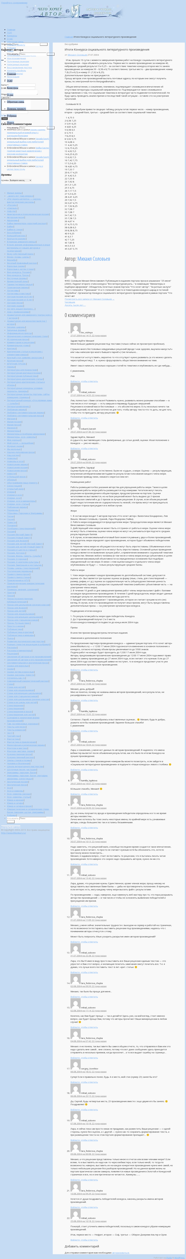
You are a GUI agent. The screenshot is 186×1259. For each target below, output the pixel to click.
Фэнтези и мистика (17, 748)
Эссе (9, 787)
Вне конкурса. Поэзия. (18, 272)
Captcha (6, 97)
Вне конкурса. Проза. (18, 275)
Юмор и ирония (15, 799)
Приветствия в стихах (18, 577)
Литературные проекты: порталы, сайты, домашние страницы (28, 396)
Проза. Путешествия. (18, 623)
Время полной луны (17, 281)
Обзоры (11, 479)
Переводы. (13, 510)
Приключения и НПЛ (18, 580)
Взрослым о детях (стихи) (20, 269)
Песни (10, 516)
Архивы (5, 180)
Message (6, 94)
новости (11, 473)
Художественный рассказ (20, 757)
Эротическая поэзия (17, 781)
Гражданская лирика (17, 287)
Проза (10, 595)
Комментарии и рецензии (20, 342)
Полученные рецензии (18, 61)
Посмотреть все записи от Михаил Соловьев (90, 299)
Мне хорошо (13, 439)
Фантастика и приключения (21, 741)
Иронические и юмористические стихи (27, 336)
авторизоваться (120, 1252)
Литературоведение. (18, 406)
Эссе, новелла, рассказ (18, 793)
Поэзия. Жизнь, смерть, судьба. (24, 555)
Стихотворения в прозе (19, 711)
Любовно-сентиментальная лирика (25, 412)
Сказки (10, 668)
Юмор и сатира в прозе (19, 806)
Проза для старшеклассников (22, 619)
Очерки (11, 491)
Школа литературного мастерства (25, 766)
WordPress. (179, 1257)
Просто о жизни (15, 626)
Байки (10, 226)
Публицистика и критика (20, 632)
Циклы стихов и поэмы (19, 760)
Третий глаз (13, 735)
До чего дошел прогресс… (20, 308)
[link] (10, 50)
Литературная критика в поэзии (24, 372)
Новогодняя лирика (17, 464)
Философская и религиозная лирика (26, 745)
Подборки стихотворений (20, 528)
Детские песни (15, 302)
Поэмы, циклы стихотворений (23, 568)
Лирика (11, 366)
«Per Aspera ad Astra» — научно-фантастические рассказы (24, 200)
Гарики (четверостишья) (20, 284)
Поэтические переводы (19, 571)
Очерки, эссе (13, 497)
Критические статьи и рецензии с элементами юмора (25, 353)
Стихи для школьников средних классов (28, 699)
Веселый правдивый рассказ (22, 263)
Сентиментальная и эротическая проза (27, 662)
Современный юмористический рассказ (27, 680)
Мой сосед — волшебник (20, 443)
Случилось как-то (16, 677)
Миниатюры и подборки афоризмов (26, 433)
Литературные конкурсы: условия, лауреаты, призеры (25, 390)
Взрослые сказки (16, 266)
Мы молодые (14, 449)
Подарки (11, 525)
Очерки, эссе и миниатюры (21, 500)
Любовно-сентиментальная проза (25, 415)
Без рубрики (13, 232)
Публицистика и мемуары (20, 635)
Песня (10, 519)
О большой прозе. (16, 476)
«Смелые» (12, 208)
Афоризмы (12, 220)
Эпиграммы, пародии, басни (21, 772)
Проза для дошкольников (20, 613)
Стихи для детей (16, 687)
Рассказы (12, 647)
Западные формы (16, 330)
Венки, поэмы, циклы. (18, 256)
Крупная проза (14, 360)
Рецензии (12, 653)
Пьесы (10, 638)
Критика (11, 348)
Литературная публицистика (22, 375)
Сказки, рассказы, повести (20, 674)
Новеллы (11, 458)
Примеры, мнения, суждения (22, 589)
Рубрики (11, 815)
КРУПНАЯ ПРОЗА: (16, 363)
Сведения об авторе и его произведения (28, 659)
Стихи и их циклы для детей (22, 702)
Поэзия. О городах (17, 558)
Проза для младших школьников (24, 616)
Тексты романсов (16, 729)
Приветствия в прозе (18, 574)
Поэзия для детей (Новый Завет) (24, 546)
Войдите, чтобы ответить (84, 381)
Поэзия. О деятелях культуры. (23, 561)
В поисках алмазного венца (21, 241)
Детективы (13, 290)
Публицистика (14, 629)
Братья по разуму (16, 238)
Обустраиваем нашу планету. (22, 482)
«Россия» (12, 205)
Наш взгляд (13, 455)
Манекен (11, 427)
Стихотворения (15, 708)
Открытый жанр (15, 488)
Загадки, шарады (16, 327)
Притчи (11, 592)
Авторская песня (15, 217)
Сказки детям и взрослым (20, 671)
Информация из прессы (19, 333)
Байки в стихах (15, 229)
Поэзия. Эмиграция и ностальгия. (24, 565)
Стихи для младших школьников (24, 693)
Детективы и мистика (18, 293)
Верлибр (11, 259)
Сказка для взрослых (18, 665)
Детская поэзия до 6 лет (20, 296)
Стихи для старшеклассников (22, 696)
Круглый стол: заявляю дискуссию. (25, 357)
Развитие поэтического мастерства (25, 641)
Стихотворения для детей (21, 714)
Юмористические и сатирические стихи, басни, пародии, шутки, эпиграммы (28, 811)
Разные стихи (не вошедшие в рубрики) (28, 644)
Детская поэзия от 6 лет (20, 299)
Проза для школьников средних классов (28, 604)
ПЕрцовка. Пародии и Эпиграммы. (25, 513)
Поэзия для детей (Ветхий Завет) (25, 543)
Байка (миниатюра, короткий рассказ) (26, 223)
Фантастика (13, 738)
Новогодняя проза (16, 470)
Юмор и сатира (15, 803)
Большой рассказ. (16, 235)
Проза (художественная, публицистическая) (20, 600)
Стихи (10, 684)
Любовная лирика (16, 409)
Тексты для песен (16, 726)
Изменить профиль (16, 70)
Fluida (169, 1257)
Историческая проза (17, 339)
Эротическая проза (17, 784)
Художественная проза (19, 754)
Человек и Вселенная (18, 763)
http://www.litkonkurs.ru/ (13, 832)
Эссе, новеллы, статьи (18, 796)
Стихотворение (15, 705)
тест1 (10, 732)
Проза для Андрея (16, 607)
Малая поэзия (14, 421)
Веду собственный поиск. (20, 253)
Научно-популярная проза (20, 452)
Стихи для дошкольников (20, 690)
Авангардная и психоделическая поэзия (28, 214)
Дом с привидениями (18, 311)
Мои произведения (16, 58)
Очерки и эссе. (14, 494)
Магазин (11, 418)
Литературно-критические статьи (25, 378)
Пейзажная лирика (17, 507)
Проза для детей (16, 610)
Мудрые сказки (15, 446)
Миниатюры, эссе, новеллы (21, 436)
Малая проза (13, 424)
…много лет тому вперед (20, 195)
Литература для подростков (22, 369)
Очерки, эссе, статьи (18, 504)
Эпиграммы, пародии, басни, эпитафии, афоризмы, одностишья (27, 777)
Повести (11, 522)
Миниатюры (13, 430)
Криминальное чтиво (18, 345)
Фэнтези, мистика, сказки (20, 751)
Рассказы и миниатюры (19, 650)
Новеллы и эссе (15, 461)
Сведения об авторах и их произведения (28, 656)
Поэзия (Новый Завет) (19, 537)
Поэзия (11, 531)
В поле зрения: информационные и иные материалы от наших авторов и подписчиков (28, 247)
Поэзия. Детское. (16, 552)
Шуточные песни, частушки (21, 769)
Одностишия (14, 485)
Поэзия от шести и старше (21, 549)
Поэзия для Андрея (17, 540)
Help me (11, 211)
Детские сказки (15, 305)
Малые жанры (14, 192)
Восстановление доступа (19, 67)
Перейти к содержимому (14, 2)
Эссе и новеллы (15, 790)
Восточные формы (16, 278)
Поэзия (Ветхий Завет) (19, 534)
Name (4, 85)
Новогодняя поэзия (17, 467)
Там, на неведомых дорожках (22, 723)
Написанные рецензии (18, 64)
